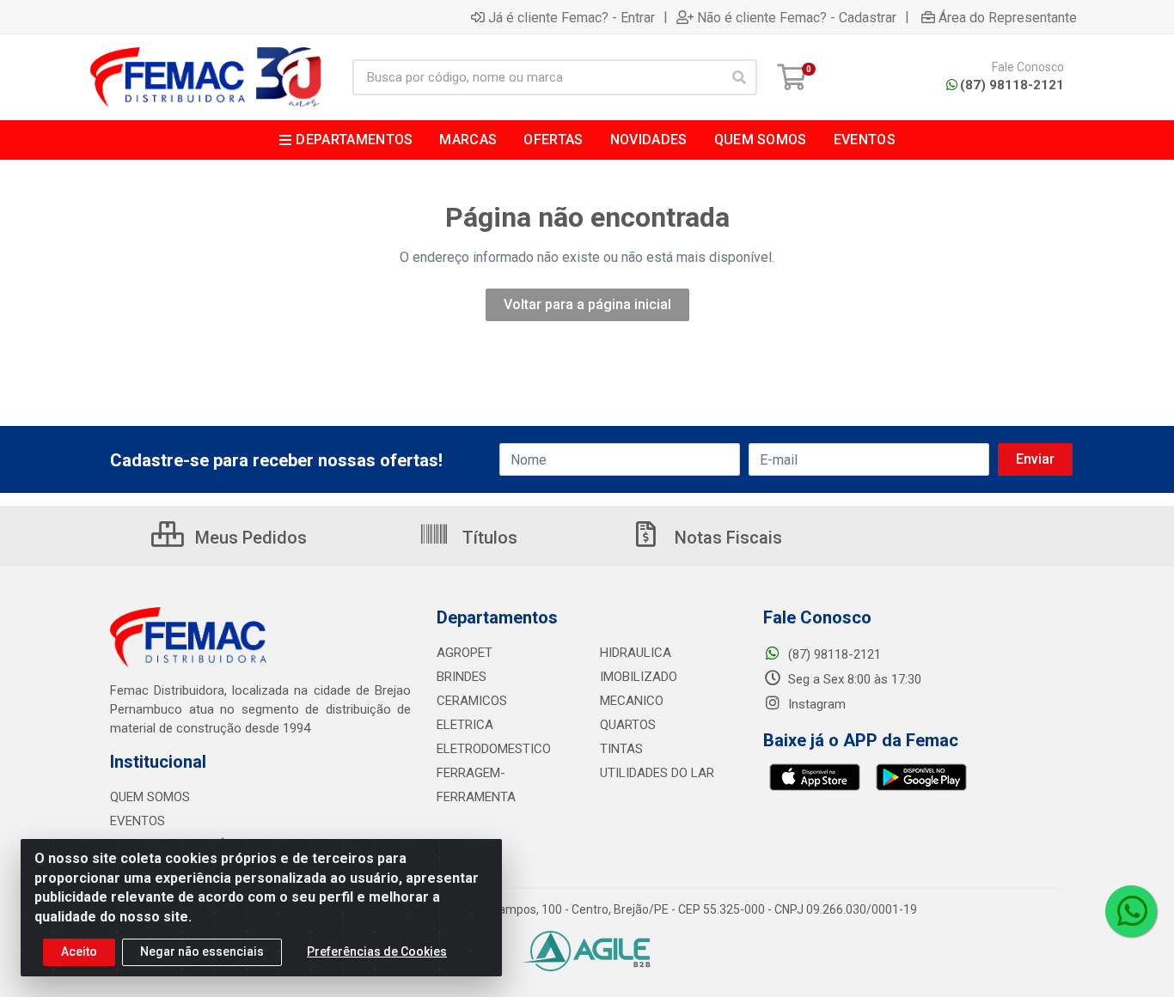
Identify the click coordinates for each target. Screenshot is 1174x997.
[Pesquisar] (739, 77)
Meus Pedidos (249, 537)
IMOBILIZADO (638, 676)
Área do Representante (1008, 17)
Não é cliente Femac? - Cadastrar (796, 17)
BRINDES (461, 676)
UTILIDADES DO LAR (657, 773)
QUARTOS (628, 725)
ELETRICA (465, 725)
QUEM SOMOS (150, 797)
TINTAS (621, 749)
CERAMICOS (472, 700)
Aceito (79, 951)
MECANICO (631, 700)
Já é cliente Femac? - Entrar (571, 17)
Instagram (815, 704)
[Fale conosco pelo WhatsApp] (1131, 911)
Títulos (487, 537)
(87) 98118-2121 (1012, 85)
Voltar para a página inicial (587, 304)
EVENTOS (137, 821)
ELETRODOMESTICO (494, 749)
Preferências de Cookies (377, 951)
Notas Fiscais (726, 537)
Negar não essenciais (202, 951)
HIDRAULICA (635, 652)
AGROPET (464, 652)
